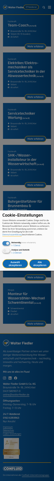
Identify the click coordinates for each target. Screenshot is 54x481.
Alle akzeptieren (39, 264)
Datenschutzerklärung (12, 235)
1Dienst (15, 245)
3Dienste (16, 253)
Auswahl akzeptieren (15, 264)
